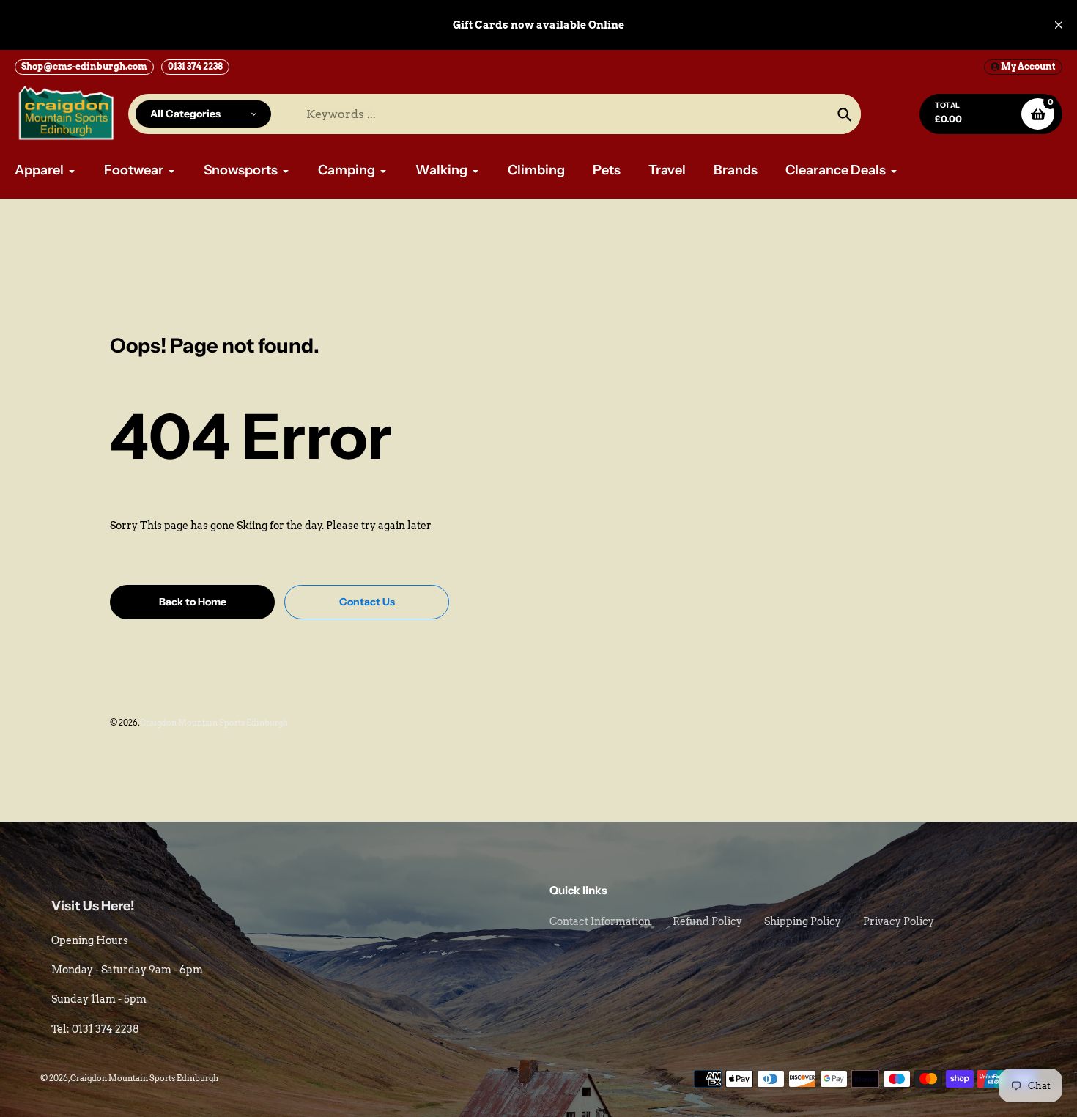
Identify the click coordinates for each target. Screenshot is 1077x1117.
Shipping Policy (802, 921)
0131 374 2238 (195, 66)
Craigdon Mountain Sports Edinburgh (214, 723)
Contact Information (600, 921)
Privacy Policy (898, 921)
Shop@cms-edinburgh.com (84, 66)
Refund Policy (707, 921)
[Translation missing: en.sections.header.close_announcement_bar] (1058, 25)
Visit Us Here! (93, 906)
